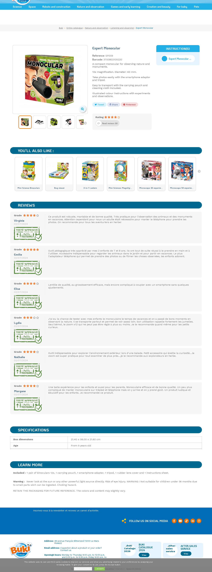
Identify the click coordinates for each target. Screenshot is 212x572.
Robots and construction (56, 6)
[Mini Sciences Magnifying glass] (120, 170)
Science (17, 6)
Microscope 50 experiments (183, 188)
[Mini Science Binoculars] (28, 170)
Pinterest (130, 104)
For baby (182, 6)
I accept (100, 569)
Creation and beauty (158, 6)
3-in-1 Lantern (90, 188)
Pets (196, 6)
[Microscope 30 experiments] (151, 170)
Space (32, 6)
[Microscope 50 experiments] (182, 170)
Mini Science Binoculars (29, 188)
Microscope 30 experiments (152, 188)
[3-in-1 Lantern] (90, 170)
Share (114, 104)
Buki (61, 28)
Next (85, 123)
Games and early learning (125, 6)
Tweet (100, 104)
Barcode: (97, 59)
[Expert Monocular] (25, 122)
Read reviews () (109, 123)
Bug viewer (59, 188)
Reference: (98, 55)
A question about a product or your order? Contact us (81, 549)
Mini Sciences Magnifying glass (123, 188)
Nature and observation (90, 6)
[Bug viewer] (59, 170)
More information (82, 569)
